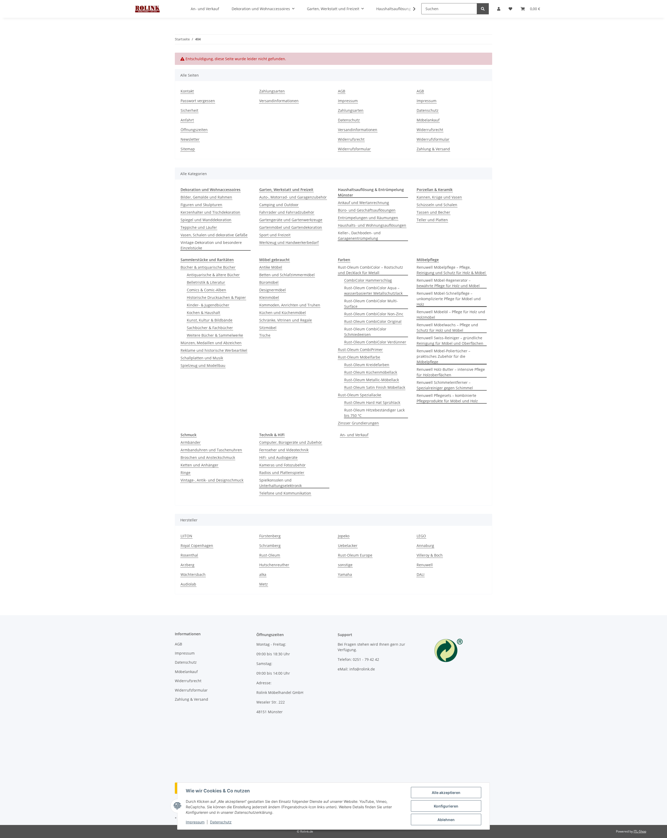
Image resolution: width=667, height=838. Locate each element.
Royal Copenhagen (197, 545)
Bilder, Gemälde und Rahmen (206, 197)
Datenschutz (221, 822)
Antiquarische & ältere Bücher (213, 274)
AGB (341, 91)
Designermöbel (272, 289)
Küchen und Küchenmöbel (282, 312)
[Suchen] (483, 8)
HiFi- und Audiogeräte (278, 457)
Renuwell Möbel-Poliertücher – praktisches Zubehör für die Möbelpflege (443, 356)
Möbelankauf (428, 120)
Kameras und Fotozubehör (282, 465)
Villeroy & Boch (430, 555)
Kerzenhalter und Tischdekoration (210, 212)
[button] (411, 9)
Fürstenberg (270, 535)
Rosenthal (189, 555)
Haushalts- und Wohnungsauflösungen (372, 225)
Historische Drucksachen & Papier (216, 297)
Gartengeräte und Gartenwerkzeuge (290, 219)
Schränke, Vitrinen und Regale (285, 320)
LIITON (186, 535)
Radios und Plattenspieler (281, 472)
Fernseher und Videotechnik (283, 449)
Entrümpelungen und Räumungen (368, 217)
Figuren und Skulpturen (201, 204)
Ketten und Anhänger (199, 465)
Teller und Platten (432, 219)
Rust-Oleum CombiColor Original (373, 321)
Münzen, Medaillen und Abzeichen (211, 342)
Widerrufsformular (354, 148)
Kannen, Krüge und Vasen (439, 197)
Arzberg (187, 564)
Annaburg (425, 545)
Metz (263, 584)
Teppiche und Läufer (199, 227)
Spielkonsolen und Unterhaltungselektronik (280, 483)
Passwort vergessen (198, 100)
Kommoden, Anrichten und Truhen (289, 305)
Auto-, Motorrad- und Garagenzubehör (293, 197)
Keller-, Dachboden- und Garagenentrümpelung (359, 235)
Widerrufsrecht (351, 139)
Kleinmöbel (269, 297)
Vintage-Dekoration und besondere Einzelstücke (211, 245)
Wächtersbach (193, 574)
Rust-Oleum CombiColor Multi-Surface (371, 303)
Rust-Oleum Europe (355, 555)
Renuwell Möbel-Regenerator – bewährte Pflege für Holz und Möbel (448, 283)
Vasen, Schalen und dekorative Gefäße (214, 234)
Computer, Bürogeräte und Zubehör (290, 442)
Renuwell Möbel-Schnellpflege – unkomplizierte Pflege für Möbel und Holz (449, 299)
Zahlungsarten (272, 91)
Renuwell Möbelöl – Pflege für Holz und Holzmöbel (451, 314)
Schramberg (270, 545)
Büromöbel (269, 282)
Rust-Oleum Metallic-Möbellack (371, 379)
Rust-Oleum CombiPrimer (360, 349)
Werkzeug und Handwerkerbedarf (289, 242)
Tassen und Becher (433, 212)
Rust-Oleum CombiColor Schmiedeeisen (365, 331)
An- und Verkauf (354, 434)
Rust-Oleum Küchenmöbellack (370, 372)
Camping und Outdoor (279, 204)
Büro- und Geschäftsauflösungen (367, 210)
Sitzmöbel (267, 327)
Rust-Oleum (269, 555)
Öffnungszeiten (194, 129)
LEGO (421, 535)
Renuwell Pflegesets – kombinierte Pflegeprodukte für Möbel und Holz (447, 398)
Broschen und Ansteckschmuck (208, 457)
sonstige (345, 564)
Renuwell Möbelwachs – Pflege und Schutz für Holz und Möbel (447, 327)
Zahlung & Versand (433, 148)
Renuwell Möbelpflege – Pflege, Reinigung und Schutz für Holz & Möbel (451, 270)
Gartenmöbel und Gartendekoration (290, 227)
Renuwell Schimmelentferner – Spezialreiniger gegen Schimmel (445, 385)
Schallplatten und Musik (202, 357)
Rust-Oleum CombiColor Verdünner (375, 342)
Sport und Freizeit (275, 234)
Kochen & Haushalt (203, 312)
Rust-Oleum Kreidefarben (366, 364)
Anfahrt (187, 120)
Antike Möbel (270, 267)
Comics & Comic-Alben (206, 289)
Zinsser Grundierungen (358, 423)
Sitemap (188, 148)
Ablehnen (446, 819)
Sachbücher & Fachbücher (210, 327)
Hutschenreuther (274, 564)
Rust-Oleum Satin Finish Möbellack (374, 387)
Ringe (185, 472)
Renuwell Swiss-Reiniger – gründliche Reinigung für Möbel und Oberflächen (450, 340)
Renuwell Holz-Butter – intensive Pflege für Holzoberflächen (451, 372)
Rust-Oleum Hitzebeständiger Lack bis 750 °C (374, 413)
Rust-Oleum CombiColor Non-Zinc (373, 313)
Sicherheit (189, 110)
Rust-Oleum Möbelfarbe (359, 357)
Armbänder (191, 442)
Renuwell (425, 564)
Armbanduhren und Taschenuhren (211, 449)
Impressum (195, 822)
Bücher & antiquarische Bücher (208, 267)
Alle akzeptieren (446, 792)
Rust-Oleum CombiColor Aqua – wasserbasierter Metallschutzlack (373, 290)
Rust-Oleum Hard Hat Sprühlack (372, 402)
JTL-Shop (640, 831)
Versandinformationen (279, 100)
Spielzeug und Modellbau (203, 365)
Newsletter (190, 139)
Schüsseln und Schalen (437, 204)
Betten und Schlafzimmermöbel (287, 274)
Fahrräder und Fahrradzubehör (286, 212)
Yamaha (345, 574)
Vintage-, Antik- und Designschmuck (212, 480)
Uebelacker (347, 545)
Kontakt (187, 91)
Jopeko (343, 535)
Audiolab (188, 584)
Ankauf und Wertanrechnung (363, 202)
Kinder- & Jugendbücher (208, 305)
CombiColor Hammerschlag (368, 280)
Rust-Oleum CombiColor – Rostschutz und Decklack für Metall (370, 270)
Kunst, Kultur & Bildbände (209, 320)
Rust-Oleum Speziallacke (359, 394)
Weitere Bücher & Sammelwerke (215, 335)
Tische (264, 335)
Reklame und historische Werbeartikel (214, 350)
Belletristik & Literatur (206, 282)
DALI (420, 574)
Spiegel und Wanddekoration (206, 219)
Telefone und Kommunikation (285, 493)
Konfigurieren (446, 806)
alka (262, 574)
